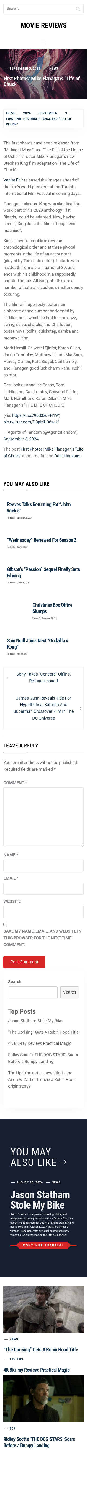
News (53, 68)
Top (13, 1428)
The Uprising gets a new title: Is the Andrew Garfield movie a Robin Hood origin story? (42, 1079)
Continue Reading (42, 1245)
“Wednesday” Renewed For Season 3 (42, 540)
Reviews (16, 1359)
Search (14, 981)
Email (11, 878)
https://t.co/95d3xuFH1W (35, 415)
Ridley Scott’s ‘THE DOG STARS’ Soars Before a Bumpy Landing (43, 1058)
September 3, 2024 (21, 438)
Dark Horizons (67, 455)
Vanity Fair (13, 180)
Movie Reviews (44, 25)
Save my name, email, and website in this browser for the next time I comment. (42, 938)
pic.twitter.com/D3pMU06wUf (31, 421)
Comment (15, 782)
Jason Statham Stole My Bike (35, 1020)
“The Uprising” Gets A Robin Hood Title (43, 1032)
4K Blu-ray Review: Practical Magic (39, 1043)
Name (10, 854)
